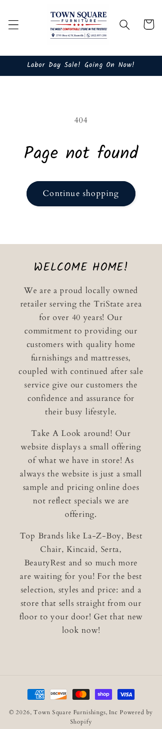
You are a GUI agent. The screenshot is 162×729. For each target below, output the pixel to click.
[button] (14, 24)
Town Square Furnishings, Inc (75, 712)
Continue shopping (81, 193)
